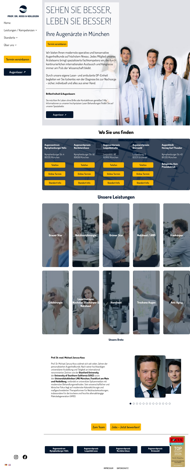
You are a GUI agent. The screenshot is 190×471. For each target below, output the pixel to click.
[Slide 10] (160, 403)
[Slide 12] (166, 403)
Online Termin (54, 173)
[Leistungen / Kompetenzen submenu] (36, 30)
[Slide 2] (134, 403)
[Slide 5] (143, 403)
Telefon (54, 165)
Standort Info (55, 182)
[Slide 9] (156, 403)
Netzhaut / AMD (146, 235)
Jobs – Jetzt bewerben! (126, 427)
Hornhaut (116, 302)
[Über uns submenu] (16, 45)
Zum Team (99, 427)
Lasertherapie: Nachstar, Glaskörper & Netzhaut (86, 302)
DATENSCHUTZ (123, 468)
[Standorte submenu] (17, 37)
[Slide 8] (153, 403)
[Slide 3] (137, 403)
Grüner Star (116, 235)
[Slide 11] (163, 403)
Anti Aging (177, 302)
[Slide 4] (140, 403)
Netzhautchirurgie (85, 235)
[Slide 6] (147, 403)
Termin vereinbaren (57, 44)
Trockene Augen (146, 302)
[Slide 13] (170, 403)
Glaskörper (176, 235)
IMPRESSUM (108, 468)
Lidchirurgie (55, 302)
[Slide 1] (130, 403)
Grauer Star (55, 235)
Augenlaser (58, 114)
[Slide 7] (150, 403)
